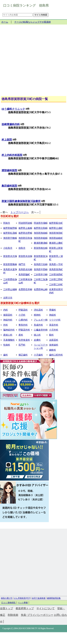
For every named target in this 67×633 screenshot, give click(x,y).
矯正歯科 (23, 355)
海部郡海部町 (56, 233)
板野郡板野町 (10, 228)
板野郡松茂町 (10, 233)
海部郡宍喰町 (10, 238)
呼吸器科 (23, 310)
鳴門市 (22, 264)
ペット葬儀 (23, 602)
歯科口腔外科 (56, 355)
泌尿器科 (53, 340)
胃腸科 (52, 310)
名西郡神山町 (40, 289)
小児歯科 (38, 355)
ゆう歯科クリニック (13, 108)
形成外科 (38, 325)
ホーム (4, 22)
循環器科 (7, 315)
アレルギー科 (40, 320)
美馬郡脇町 (24, 274)
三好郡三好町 (56, 284)
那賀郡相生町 (40, 248)
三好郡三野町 (56, 279)
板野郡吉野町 (25, 233)
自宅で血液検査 (39, 598)
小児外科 (53, 330)
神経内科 (7, 320)
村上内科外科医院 (12, 155)
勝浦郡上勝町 (56, 243)
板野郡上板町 (25, 228)
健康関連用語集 (54, 598)
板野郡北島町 (40, 228)
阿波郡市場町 (40, 223)
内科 (5, 310)
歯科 (5, 355)
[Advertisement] (33, 61)
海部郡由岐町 (56, 238)
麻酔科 (52, 350)
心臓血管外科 (40, 330)
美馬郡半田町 (40, 269)
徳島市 (22, 248)
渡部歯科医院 (9, 170)
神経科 (52, 315)
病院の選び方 (7, 598)
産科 (21, 335)
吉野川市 (7, 298)
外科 (5, 325)
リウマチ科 (54, 320)
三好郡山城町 (10, 289)
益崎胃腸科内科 (11, 124)
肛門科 (22, 345)
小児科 (22, 315)
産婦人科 (7, 335)
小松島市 (7, 248)
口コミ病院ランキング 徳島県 (26, 5)
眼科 (51, 335)
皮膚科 (37, 340)
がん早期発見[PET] (22, 598)
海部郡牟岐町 (40, 238)
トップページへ (19, 212)
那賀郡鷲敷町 (10, 264)
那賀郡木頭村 (25, 256)
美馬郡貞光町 (25, 269)
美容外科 (53, 325)
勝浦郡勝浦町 (40, 243)
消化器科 (38, 310)
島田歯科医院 (9, 185)
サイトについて (45, 608)
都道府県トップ (25, 608)
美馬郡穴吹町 (40, 264)
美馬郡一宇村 (56, 264)
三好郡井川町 (40, 274)
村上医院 (7, 139)
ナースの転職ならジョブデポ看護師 (32, 22)
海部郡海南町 (40, 233)
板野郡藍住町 (56, 223)
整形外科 (23, 325)
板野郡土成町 (56, 228)
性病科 (6, 345)
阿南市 (6, 223)
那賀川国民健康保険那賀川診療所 (21, 201)
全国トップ (6, 608)
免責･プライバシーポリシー (37, 615)
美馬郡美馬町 (56, 269)
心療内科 (23, 320)
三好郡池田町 (56, 274)
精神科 (37, 315)
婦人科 (37, 335)
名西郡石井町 (25, 289)
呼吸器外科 (24, 330)
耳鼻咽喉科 (9, 340)
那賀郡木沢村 (10, 256)
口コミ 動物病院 (8, 602)
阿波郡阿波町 (25, 223)
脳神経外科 (9, 330)
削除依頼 (13, 615)
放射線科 (53, 345)
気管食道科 (24, 340)
